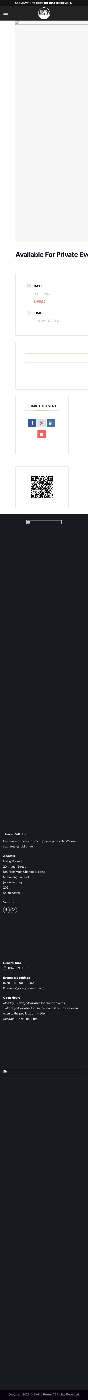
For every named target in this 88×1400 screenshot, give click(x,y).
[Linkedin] (51, 423)
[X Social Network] (41, 423)
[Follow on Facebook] (6, 910)
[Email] (41, 434)
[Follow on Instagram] (13, 910)
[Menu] (5, 13)
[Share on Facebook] (32, 423)
